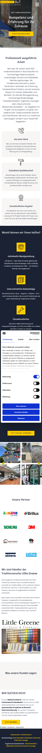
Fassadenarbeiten (21, 319)
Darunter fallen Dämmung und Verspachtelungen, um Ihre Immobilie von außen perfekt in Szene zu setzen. (21, 326)
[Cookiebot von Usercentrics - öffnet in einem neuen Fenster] (30, 333)
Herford (18, 740)
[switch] (36, 383)
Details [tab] (20, 339)
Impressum (15, 735)
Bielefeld (28, 738)
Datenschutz (26, 735)
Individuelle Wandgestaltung (21, 256)
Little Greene (29, 573)
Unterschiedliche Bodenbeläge (21, 289)
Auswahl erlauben (21, 412)
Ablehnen (21, 418)
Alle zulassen (21, 406)
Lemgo (25, 740)
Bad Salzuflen (18, 738)
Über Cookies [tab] (34, 339)
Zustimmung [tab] (7, 339)
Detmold (36, 738)
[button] (21, 33)
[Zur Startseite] (10, 3)
